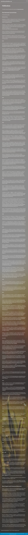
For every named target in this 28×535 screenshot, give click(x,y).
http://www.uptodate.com (12, 490)
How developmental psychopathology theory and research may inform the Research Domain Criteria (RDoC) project (14, 346)
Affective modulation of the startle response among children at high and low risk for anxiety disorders (13, 362)
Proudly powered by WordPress (5, 530)
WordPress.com (17, 530)
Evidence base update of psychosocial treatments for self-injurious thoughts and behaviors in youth (13, 240)
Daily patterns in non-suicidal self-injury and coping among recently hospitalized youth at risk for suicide (14, 235)
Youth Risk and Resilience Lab (6, 1)
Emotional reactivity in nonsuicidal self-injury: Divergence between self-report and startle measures (14, 429)
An (2, 101)
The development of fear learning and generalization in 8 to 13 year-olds (13, 414)
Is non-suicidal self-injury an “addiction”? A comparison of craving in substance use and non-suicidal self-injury (13, 423)
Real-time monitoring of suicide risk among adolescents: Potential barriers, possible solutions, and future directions (14, 256)
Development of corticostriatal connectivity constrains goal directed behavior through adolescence (13, 318)
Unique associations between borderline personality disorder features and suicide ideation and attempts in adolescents (13, 388)
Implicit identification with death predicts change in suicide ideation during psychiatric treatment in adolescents (14, 307)
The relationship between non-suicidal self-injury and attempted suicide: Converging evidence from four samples (13, 407)
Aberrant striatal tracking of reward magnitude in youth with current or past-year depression (13, 251)
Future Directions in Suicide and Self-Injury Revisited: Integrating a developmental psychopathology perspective (14, 167)
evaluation (4, 101)
